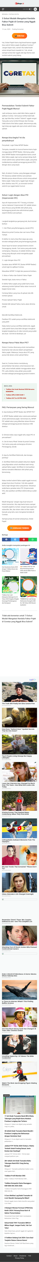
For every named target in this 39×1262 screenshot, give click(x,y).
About (15, 1256)
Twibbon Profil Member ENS (15, 1176)
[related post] (10, 556)
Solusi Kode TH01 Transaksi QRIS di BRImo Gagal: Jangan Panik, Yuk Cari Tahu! (18, 1225)
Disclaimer (22, 1256)
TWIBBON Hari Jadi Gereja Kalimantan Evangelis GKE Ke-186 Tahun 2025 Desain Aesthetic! (28, 602)
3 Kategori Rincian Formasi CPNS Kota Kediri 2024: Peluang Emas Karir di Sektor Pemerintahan (19, 1210)
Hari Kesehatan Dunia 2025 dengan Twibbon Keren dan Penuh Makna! (10, 569)
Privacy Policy (19, 1258)
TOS (29, 1256)
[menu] (3, 9)
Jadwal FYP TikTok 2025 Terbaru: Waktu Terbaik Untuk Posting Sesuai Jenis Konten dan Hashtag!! (19, 1148)
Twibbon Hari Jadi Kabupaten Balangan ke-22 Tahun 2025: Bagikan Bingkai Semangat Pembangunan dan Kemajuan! (10, 599)
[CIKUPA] (19, 3)
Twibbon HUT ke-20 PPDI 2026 (16, 398)
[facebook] (6, 539)
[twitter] (15, 539)
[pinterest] (24, 539)
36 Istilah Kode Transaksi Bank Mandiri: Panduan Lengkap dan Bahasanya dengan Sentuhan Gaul (19, 1133)
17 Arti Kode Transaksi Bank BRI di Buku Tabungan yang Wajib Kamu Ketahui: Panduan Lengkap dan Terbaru (19, 1118)
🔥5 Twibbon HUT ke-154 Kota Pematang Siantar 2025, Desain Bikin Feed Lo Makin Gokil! (28, 569)
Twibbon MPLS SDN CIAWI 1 (15, 395)
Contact (9, 1256)
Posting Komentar (18, 29)
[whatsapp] (32, 539)
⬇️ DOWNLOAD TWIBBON (19, 528)
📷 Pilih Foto (19, 36)
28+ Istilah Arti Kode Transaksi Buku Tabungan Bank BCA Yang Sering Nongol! (18, 1163)
